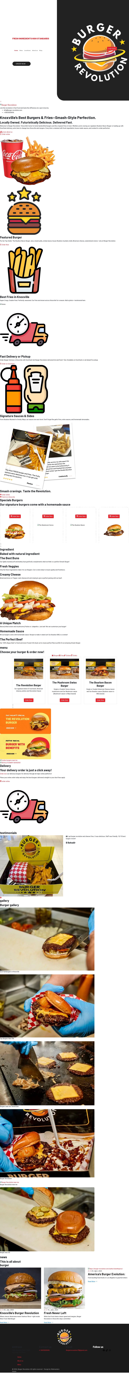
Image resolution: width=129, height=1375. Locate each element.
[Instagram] (110, 1351)
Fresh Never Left (55, 1313)
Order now (21, 64)
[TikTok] (107, 1351)
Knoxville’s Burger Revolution (19, 1313)
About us (20, 1361)
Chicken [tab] (68, 655)
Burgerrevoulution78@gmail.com (76, 1350)
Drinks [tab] (75, 655)
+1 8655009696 (44, 1350)
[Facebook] (104, 1351)
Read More (4, 1322)
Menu (19, 1365)
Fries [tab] (62, 655)
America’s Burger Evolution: (106, 1274)
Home (19, 1357)
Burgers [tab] (56, 655)
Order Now (16, 516)
